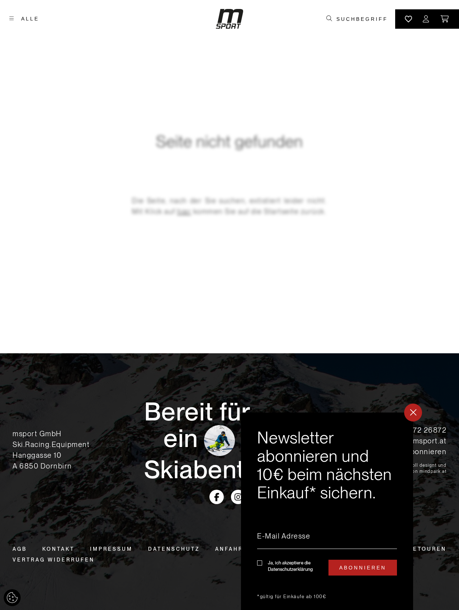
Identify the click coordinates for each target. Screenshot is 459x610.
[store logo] (229, 19)
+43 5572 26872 (417, 430)
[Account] (426, 19)
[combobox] (362, 19)
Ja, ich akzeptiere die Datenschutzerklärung (290, 566)
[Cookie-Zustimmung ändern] (12, 597)
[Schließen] (413, 413)
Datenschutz (174, 549)
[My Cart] (445, 19)
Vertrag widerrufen (54, 560)
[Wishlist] (408, 19)
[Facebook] (216, 497)
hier (184, 211)
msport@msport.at (414, 441)
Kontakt (58, 549)
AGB (20, 549)
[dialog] (327, 511)
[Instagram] (238, 497)
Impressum (111, 549)
